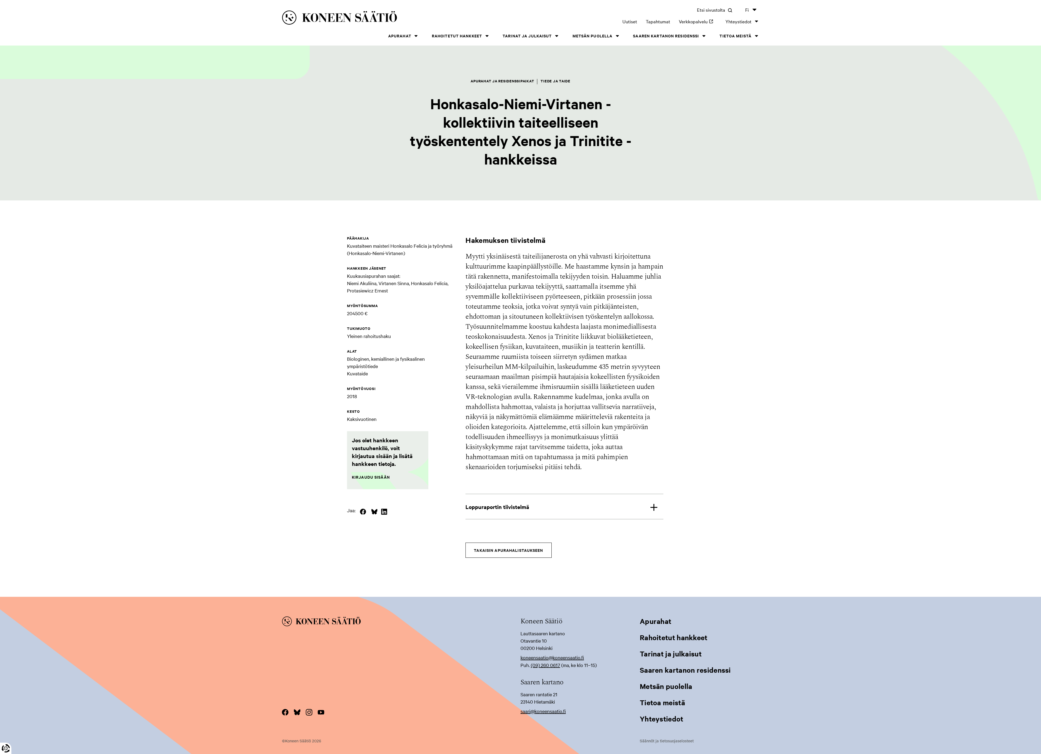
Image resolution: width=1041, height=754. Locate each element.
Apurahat (399, 35)
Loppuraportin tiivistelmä (497, 506)
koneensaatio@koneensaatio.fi (552, 657)
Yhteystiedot (738, 21)
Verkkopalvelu (698, 21)
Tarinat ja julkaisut (527, 35)
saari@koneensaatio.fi (543, 711)
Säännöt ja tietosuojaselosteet (667, 740)
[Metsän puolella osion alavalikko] (617, 36)
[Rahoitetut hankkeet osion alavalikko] (487, 36)
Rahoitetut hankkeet (457, 35)
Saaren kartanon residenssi (666, 35)
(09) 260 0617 (545, 665)
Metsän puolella (593, 35)
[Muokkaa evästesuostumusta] (5, 748)
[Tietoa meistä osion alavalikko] (756, 36)
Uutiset (629, 21)
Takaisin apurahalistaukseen (508, 550)
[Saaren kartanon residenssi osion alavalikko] (703, 36)
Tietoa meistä (735, 35)
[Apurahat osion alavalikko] (416, 36)
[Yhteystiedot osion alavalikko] (756, 21)
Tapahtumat (658, 21)
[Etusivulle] (385, 18)
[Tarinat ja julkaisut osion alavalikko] (557, 36)
